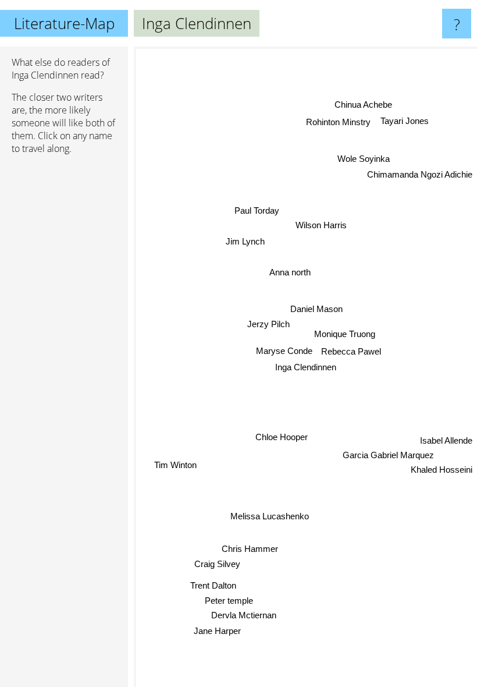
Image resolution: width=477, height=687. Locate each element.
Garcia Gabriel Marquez (387, 456)
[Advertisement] (64, 341)
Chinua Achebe (364, 105)
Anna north (290, 272)
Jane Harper (217, 630)
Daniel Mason (316, 309)
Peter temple (228, 600)
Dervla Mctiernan (243, 614)
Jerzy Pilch (268, 324)
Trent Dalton (213, 585)
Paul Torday (257, 210)
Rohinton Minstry (339, 123)
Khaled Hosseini (441, 470)
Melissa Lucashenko (269, 516)
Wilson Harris (320, 225)
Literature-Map (64, 23)
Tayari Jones (405, 121)
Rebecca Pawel (351, 351)
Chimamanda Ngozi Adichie (419, 175)
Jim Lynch (245, 241)
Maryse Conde (284, 351)
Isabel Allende (446, 441)
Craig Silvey (217, 563)
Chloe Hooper (281, 437)
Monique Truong (344, 334)
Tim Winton (175, 464)
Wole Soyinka (364, 159)
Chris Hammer (249, 548)
